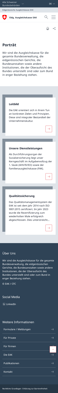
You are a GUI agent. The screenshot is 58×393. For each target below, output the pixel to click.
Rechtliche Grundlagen (11, 388)
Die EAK (8, 354)
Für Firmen (10, 346)
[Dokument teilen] (54, 28)
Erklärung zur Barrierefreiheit (34, 388)
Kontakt (8, 371)
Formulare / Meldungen (17, 329)
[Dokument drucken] (47, 28)
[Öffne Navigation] (53, 17)
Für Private (10, 337)
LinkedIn (11, 304)
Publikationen (11, 363)
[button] (53, 349)
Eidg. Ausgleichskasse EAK (23, 17)
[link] (29, 115)
